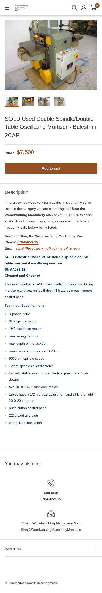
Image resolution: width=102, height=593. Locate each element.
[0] (93, 7)
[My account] (83, 7)
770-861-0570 (68, 215)
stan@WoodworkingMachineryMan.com (48, 248)
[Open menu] (7, 8)
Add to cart (51, 168)
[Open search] (74, 7)
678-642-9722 (28, 242)
